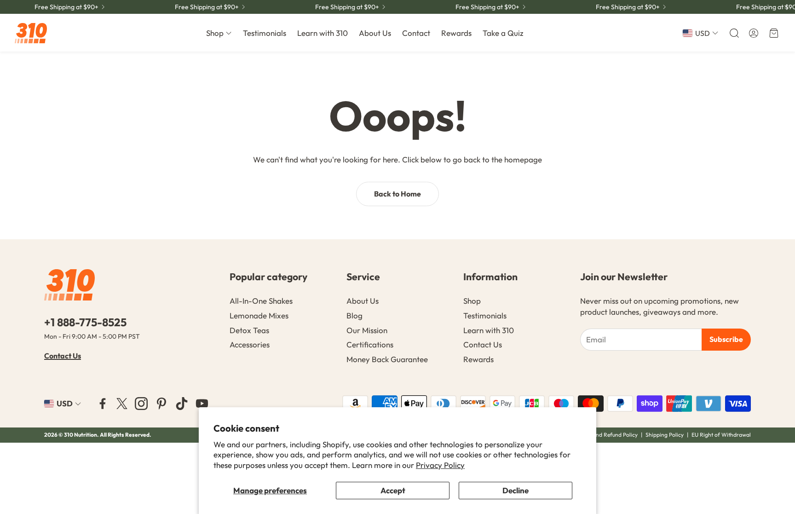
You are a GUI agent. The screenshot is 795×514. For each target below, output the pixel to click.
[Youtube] (202, 403)
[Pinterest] (161, 403)
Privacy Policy (440, 465)
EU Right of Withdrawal (721, 434)
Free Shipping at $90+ (66, 7)
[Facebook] (102, 403)
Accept (392, 490)
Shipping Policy (664, 434)
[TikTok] (181, 403)
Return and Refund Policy (607, 434)
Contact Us (62, 355)
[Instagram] (141, 403)
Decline (515, 490)
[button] (733, 33)
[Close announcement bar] (786, 7)
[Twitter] (121, 403)
